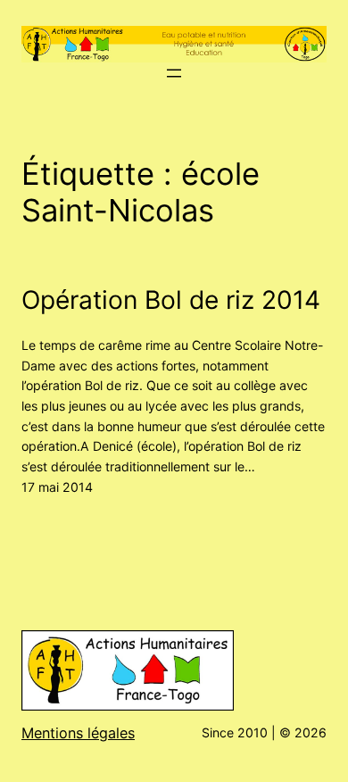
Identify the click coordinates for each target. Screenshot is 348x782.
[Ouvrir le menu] (174, 73)
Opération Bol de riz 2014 (170, 300)
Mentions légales (78, 733)
